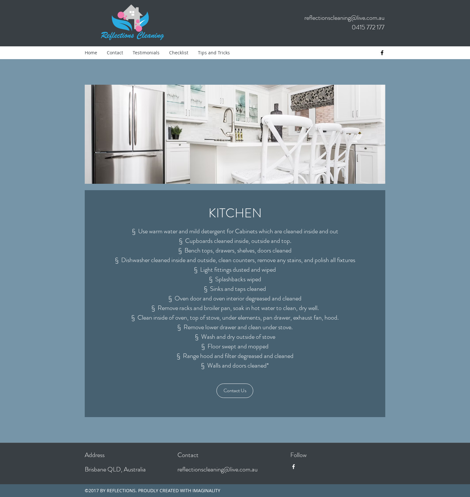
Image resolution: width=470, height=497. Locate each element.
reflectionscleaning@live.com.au (344, 17)
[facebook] (382, 53)
